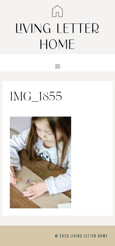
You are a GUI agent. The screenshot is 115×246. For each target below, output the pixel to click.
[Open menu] (57, 66)
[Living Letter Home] (58, 27)
